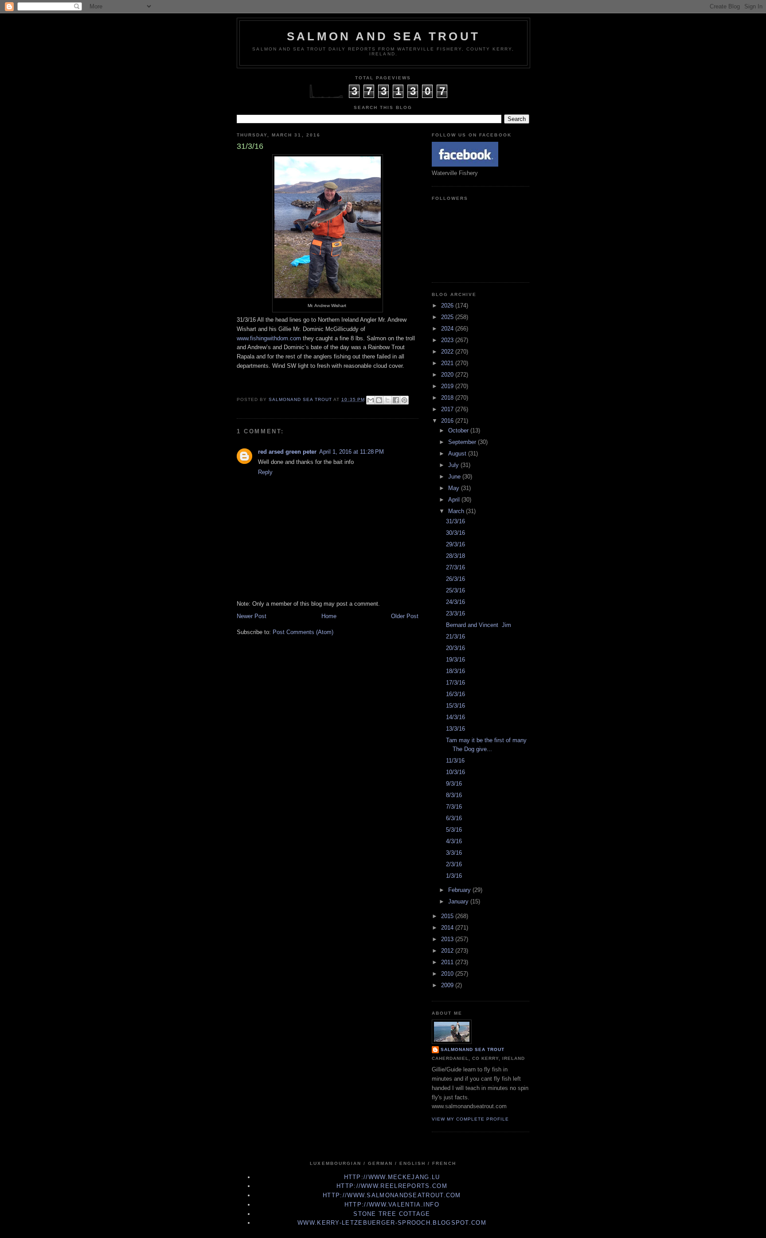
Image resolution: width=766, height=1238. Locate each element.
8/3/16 (454, 795)
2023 (448, 340)
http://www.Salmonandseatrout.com (392, 1195)
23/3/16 (455, 613)
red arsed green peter (287, 451)
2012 (448, 950)
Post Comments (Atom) (303, 632)
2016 (448, 420)
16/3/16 (455, 694)
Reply (265, 472)
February (460, 890)
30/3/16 (455, 532)
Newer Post (251, 616)
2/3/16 (454, 864)
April (454, 499)
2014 (448, 927)
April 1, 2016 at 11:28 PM (351, 451)
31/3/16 (455, 521)
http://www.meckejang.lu (392, 1177)
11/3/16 (455, 760)
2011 (448, 962)
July (454, 465)
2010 (448, 973)
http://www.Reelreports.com (391, 1186)
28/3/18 (455, 556)
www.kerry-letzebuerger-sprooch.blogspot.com (391, 1222)
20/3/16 (455, 648)
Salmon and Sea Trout (383, 36)
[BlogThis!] (379, 400)
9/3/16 (454, 783)
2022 (448, 351)
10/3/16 (455, 772)
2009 (448, 985)
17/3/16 (455, 682)
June (455, 476)
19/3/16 (455, 659)
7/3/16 (454, 806)
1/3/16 (454, 875)
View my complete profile (470, 1119)
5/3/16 (454, 829)
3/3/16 (454, 852)
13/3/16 (455, 728)
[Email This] (370, 400)
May (454, 488)
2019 (448, 386)
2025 (448, 317)
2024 (448, 328)
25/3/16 (455, 590)
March (457, 511)
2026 (448, 305)
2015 (448, 916)
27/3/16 (455, 567)
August (458, 453)
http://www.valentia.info (391, 1204)
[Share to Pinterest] (404, 400)
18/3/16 (455, 671)
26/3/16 (455, 579)
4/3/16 (454, 841)
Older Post (404, 616)
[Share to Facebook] (395, 400)
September (463, 442)
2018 (448, 397)
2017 (448, 409)
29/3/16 (455, 544)
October (459, 430)
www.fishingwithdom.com (269, 338)
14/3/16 (455, 717)
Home (328, 616)
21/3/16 (455, 636)
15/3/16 (455, 705)
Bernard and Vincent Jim (478, 625)
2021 (448, 363)
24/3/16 (455, 602)
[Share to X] (387, 400)
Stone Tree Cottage (391, 1214)
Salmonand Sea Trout (472, 1049)
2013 (448, 939)
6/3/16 (454, 818)
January (459, 901)
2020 (448, 374)
